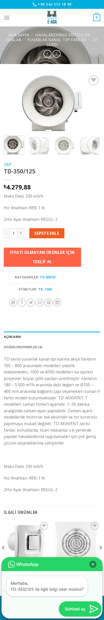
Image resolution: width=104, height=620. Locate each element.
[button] (92, 564)
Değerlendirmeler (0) (23, 347)
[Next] (91, 103)
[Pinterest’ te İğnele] (48, 303)
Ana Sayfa (18, 35)
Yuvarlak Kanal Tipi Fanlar (56, 40)
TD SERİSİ (48, 277)
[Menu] (7, 17)
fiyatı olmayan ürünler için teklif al (42, 257)
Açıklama (12, 336)
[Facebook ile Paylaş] (22, 303)
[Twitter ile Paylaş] (31, 303)
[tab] (52, 337)
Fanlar (13, 40)
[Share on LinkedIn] (57, 303)
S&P (7, 164)
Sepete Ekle (46, 233)
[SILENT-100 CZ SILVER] (77, 543)
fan (48, 289)
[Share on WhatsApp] (13, 303)
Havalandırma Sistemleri (63, 35)
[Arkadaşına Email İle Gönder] (40, 303)
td (40, 289)
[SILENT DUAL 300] (26, 543)
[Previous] (12, 103)
